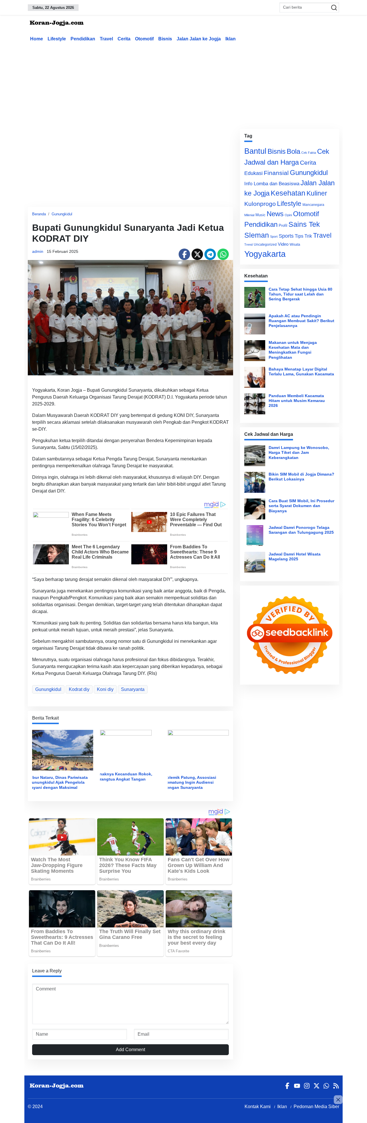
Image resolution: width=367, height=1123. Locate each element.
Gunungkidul (62, 214)
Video (283, 244)
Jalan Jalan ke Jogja (199, 38)
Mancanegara (313, 205)
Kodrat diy (79, 689)
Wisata (295, 245)
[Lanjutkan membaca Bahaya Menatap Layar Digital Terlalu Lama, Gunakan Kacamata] (254, 377)
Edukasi (253, 173)
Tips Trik (303, 236)
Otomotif (144, 38)
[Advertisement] (183, 84)
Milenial (249, 215)
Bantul (255, 151)
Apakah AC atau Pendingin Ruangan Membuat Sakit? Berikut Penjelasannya (301, 321)
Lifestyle (57, 38)
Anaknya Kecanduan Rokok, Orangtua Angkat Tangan (124, 776)
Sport (274, 236)
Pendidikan (83, 38)
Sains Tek (304, 224)
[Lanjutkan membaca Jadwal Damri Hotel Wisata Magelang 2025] (254, 562)
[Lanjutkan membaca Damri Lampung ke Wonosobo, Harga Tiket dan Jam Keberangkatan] (254, 455)
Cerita (124, 38)
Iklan (230, 38)
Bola (293, 151)
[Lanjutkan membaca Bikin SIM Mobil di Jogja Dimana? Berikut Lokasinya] (254, 482)
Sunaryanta (133, 689)
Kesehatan (288, 193)
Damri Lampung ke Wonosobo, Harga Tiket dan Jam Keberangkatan (299, 452)
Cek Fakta (308, 152)
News (275, 214)
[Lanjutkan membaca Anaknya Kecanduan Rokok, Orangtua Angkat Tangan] (126, 748)
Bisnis (165, 38)
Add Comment (130, 1049)
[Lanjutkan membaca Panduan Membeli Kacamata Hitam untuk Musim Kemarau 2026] (254, 403)
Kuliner (317, 193)
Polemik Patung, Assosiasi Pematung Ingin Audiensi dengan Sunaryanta (190, 782)
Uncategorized (265, 245)
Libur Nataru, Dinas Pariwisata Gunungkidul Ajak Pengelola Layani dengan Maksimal (58, 782)
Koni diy (105, 689)
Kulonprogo (260, 203)
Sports (286, 236)
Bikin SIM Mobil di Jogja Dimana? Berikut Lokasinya (301, 476)
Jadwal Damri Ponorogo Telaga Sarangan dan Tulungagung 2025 (301, 530)
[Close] (338, 1099)
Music (260, 215)
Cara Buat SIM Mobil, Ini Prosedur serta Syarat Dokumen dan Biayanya (301, 506)
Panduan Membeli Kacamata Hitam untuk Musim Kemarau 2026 (297, 400)
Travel (106, 38)
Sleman (256, 235)
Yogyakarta (265, 254)
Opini (288, 215)
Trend (248, 244)
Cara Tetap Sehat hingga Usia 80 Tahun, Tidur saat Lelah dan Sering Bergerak (300, 294)
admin (37, 251)
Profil (283, 225)
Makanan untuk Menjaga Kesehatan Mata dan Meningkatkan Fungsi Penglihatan (293, 350)
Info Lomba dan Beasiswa (271, 183)
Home (36, 38)
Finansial (276, 173)
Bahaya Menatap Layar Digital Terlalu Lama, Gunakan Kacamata (301, 371)
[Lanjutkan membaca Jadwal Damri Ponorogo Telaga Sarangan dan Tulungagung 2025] (254, 535)
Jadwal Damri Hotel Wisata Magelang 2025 (295, 556)
